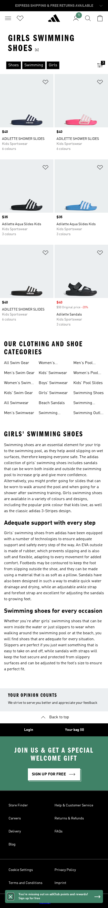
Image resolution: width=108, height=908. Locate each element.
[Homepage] (54, 20)
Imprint (60, 883)
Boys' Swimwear (53, 383)
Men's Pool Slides (83, 363)
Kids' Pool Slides (88, 383)
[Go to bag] (100, 18)
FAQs (59, 831)
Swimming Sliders (48, 413)
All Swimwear (16, 403)
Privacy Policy (65, 870)
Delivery (15, 831)
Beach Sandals (52, 403)
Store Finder (18, 805)
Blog (12, 844)
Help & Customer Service (74, 805)
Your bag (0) (74, 730)
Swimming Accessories (84, 403)
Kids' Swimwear (53, 373)
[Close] (11, 896)
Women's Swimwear (48, 363)
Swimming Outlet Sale (88, 413)
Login (28, 730)
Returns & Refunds (69, 818)
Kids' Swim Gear (18, 393)
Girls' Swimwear (53, 393)
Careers (15, 818)
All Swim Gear (16, 363)
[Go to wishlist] (20, 18)
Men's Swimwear (19, 413)
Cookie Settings (21, 870)
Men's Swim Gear (19, 373)
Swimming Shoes (88, 393)
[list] (46, 65)
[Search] (88, 18)
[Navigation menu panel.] (8, 18)
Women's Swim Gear (17, 383)
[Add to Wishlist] (45, 83)
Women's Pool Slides (85, 373)
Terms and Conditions (25, 883)
